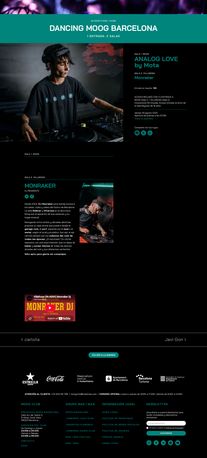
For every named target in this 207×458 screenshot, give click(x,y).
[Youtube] (177, 442)
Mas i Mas (72, 443)
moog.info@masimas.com (84, 394)
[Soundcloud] (163, 442)
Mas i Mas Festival (78, 437)
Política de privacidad (117, 418)
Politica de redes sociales (120, 424)
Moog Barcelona (77, 412)
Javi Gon (174, 339)
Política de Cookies (115, 431)
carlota (32, 339)
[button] (137, 132)
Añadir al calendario (144, 118)
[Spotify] (170, 442)
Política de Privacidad (174, 428)
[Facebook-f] (156, 442)
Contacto (27, 441)
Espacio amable (112, 437)
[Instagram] (149, 442)
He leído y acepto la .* (166, 428)
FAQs (24, 445)
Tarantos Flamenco (79, 424)
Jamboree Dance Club (80, 431)
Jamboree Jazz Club (80, 418)
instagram (27, 196)
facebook (32, 196)
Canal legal (110, 443)
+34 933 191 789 (59, 394)
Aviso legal (110, 412)
